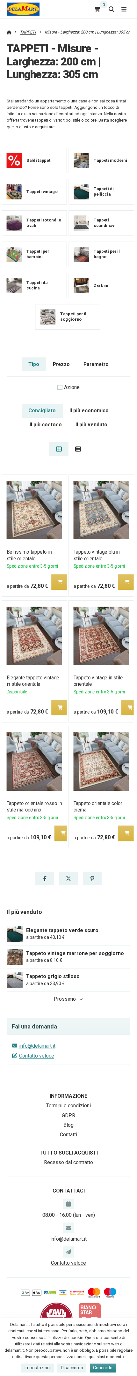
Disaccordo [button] (72, 1367)
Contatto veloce (36, 1056)
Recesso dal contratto (68, 1162)
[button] (60, 582)
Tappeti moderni (110, 160)
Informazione (68, 1096)
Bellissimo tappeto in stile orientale (29, 555)
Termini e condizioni (68, 1106)
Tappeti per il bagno (107, 254)
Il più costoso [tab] (46, 425)
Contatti (68, 1135)
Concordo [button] (102, 1367)
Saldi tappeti (39, 160)
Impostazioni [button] (38, 1367)
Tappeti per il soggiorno (73, 316)
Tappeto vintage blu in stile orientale (97, 555)
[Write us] (68, 1251)
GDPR (68, 1115)
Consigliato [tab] (42, 411)
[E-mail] (68, 1228)
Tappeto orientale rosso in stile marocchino (34, 806)
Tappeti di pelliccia (104, 191)
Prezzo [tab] (61, 364)
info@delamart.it (37, 1046)
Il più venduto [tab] (91, 425)
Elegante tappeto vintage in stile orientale (32, 681)
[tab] (58, 449)
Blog (68, 1125)
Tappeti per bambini (37, 254)
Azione (72, 387)
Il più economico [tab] (89, 411)
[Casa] (23, 9)
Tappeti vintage (41, 191)
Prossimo (65, 999)
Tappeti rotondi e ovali (43, 223)
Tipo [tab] (33, 364)
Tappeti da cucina (36, 285)
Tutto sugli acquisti (69, 1153)
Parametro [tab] (96, 364)
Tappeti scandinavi (104, 223)
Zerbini (101, 285)
